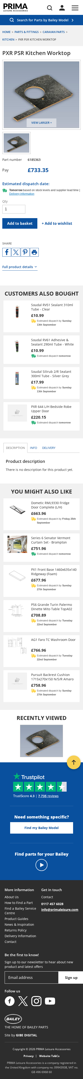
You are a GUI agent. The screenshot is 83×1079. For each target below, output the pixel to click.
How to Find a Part (19, 903)
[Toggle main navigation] (75, 8)
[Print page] (34, 252)
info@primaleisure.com (59, 909)
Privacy (29, 1056)
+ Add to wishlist (57, 223)
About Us (12, 897)
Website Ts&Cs (49, 1056)
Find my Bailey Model (41, 828)
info (35, 447)
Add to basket (20, 223)
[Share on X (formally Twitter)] (16, 252)
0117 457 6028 (52, 904)
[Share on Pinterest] (25, 252)
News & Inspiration (19, 924)
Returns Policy (16, 930)
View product (41, 316)
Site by (21, 1035)
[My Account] (62, 8)
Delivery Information (20, 936)
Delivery (48, 448)
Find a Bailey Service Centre (20, 910)
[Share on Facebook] (6, 252)
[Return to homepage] (15, 7)
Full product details (17, 267)
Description (15, 448)
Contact (10, 941)
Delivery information (21, 193)
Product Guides (16, 919)
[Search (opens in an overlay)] (50, 8)
